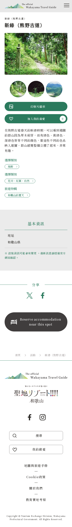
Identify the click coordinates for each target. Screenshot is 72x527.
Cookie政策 (36, 477)
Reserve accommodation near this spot (40, 322)
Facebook (42, 295)
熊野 (10, 167)
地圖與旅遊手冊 (36, 465)
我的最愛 (39, 449)
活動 (33, 355)
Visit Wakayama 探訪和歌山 (30, 6)
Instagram (42, 417)
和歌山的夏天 (16, 195)
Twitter (29, 295)
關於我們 (36, 488)
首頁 (18, 355)
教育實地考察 (36, 500)
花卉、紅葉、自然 (18, 181)
